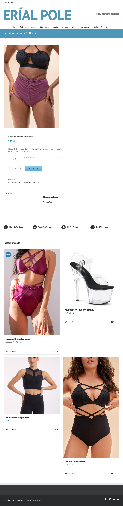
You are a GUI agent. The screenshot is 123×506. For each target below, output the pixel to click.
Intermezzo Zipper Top (17, 417)
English (4, 3)
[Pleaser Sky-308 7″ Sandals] (91, 277)
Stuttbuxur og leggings (31, 182)
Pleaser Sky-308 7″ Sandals (79, 310)
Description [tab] (8, 193)
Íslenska (10, 3)
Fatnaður (19, 182)
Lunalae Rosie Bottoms (18, 339)
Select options (12, 351)
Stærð (14, 159)
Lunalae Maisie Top (75, 461)
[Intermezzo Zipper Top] (32, 385)
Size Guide (46, 207)
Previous (5, 86)
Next (57, 86)
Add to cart (34, 168)
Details (56, 351)
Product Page (47, 202)
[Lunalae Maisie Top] (91, 407)
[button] (107, 26)
